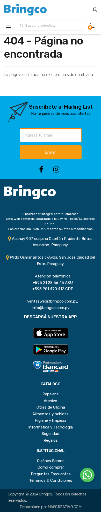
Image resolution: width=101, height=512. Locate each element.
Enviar (50, 152)
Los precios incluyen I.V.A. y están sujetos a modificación (50, 229)
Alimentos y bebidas (50, 414)
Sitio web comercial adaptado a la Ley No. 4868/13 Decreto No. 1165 (50, 221)
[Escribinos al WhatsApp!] (87, 476)
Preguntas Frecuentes (51, 474)
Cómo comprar (51, 467)
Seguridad (50, 433)
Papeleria (50, 394)
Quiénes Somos (50, 460)
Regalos (51, 440)
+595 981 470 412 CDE (50, 289)
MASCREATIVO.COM (64, 507)
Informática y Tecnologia (50, 427)
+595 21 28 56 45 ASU (50, 282)
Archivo (50, 400)
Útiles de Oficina (50, 407)
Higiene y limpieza (50, 420)
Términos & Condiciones (50, 480)
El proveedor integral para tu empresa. (50, 214)
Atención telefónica (50, 276)
